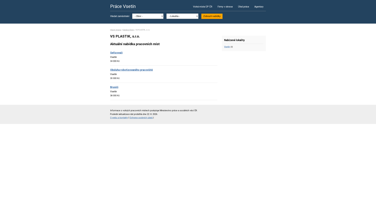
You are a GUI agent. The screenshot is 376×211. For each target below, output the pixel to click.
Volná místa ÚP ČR (202, 6)
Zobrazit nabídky (212, 16)
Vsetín (227, 47)
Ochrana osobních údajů (141, 117)
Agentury (258, 6)
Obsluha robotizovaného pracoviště (131, 69)
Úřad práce (243, 6)
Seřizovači (116, 52)
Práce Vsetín (123, 6)
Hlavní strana (115, 30)
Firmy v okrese (225, 6)
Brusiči (114, 87)
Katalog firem (128, 30)
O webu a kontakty (119, 117)
